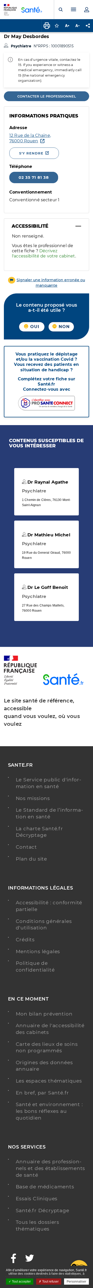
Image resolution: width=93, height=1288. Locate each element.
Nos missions (33, 798)
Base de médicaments (45, 1187)
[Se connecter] (86, 9)
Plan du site (31, 859)
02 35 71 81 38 (34, 177)
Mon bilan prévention (44, 1014)
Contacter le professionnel (46, 96)
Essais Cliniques (37, 1199)
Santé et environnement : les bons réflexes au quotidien (49, 1111)
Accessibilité (30, 226)
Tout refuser (50, 1281)
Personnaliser (76, 1281)
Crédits (25, 940)
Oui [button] (34, 326)
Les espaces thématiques (49, 1081)
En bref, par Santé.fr (42, 1093)
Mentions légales (38, 951)
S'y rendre (31, 153)
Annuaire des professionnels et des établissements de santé (50, 1168)
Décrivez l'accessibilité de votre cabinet (43, 253)
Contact (26, 847)
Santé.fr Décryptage (42, 1210)
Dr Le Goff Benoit (47, 587)
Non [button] (63, 326)
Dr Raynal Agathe (47, 482)
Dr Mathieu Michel (48, 534)
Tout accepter (21, 1281)
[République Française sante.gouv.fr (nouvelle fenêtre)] (20, 684)
